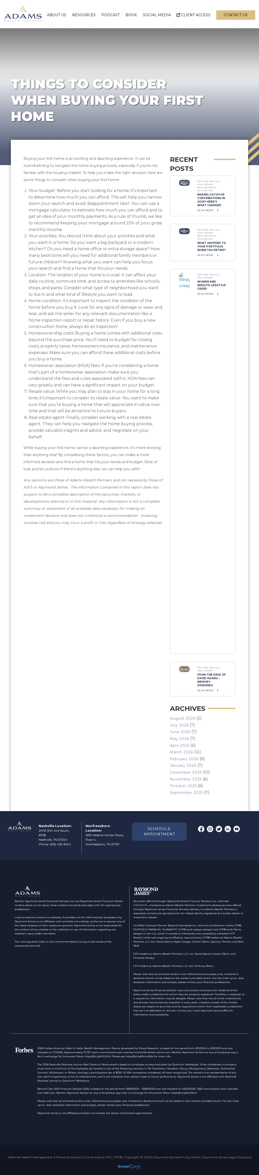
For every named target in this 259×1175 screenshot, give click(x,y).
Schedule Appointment (159, 831)
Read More (205, 210)
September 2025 (186, 792)
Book (131, 15)
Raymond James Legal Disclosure (227, 1157)
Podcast (110, 15)
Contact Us (236, 15)
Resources (84, 15)
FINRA (137, 905)
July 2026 (179, 725)
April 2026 (180, 745)
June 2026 (180, 732)
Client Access (195, 15)
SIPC (145, 905)
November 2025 (186, 779)
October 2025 (183, 786)
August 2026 (182, 718)
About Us (56, 15)
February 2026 (184, 759)
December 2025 (186, 772)
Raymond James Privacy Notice (177, 1157)
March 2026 (181, 752)
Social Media (157, 15)
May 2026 (179, 738)
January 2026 (183, 765)
